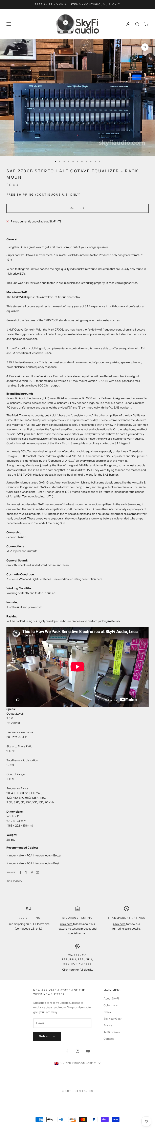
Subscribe (47, 1036)
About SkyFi (111, 998)
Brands (108, 1025)
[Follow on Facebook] (67, 1051)
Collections (111, 1005)
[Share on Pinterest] (31, 872)
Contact (109, 1038)
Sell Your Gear (112, 1018)
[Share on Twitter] (26, 872)
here (99, 579)
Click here (66, 924)
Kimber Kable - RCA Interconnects (28, 855)
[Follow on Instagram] (77, 1051)
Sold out (77, 208)
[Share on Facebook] (20, 872)
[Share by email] (37, 872)
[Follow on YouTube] (88, 1051)
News (107, 1012)
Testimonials (112, 1032)
